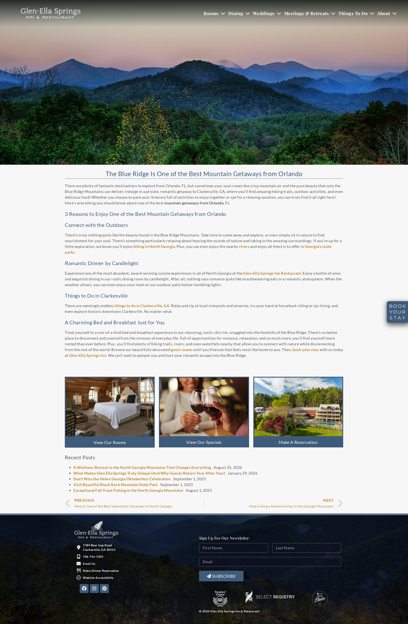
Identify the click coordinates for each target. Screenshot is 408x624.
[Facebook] (84, 588)
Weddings (264, 13)
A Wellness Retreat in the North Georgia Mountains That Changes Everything (142, 467)
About (383, 13)
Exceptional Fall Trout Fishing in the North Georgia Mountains (128, 490)
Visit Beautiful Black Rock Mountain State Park (115, 484)
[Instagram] (94, 588)
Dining (235, 13)
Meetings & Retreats (306, 13)
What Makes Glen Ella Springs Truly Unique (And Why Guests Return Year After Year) (149, 473)
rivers (244, 246)
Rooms (211, 13)
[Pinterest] (104, 588)
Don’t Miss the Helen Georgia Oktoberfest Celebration (122, 478)
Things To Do (353, 13)
